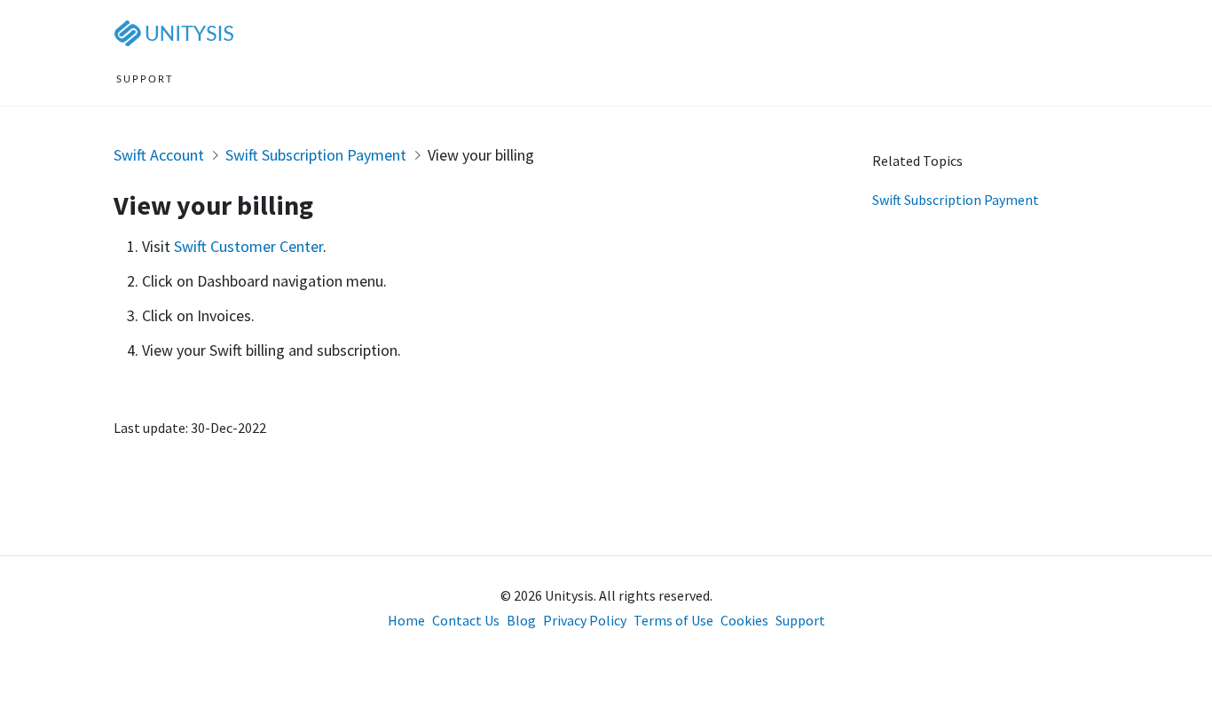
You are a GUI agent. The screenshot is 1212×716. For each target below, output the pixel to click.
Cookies (744, 620)
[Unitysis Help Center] (177, 32)
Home (406, 620)
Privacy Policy (584, 620)
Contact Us (466, 620)
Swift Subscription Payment (315, 155)
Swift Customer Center (248, 246)
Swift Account (159, 155)
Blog (521, 620)
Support (800, 620)
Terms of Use (673, 620)
